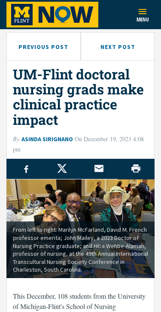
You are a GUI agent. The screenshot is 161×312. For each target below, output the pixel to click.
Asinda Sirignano (47, 139)
